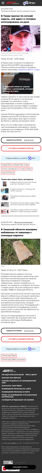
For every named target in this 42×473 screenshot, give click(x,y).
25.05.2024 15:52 (7, 9)
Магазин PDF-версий (11, 378)
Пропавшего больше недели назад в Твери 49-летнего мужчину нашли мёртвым (24, 203)
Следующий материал (20, 467)
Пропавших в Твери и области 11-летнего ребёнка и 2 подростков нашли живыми (24, 210)
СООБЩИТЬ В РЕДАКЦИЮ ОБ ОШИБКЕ (18, 400)
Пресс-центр (31, 375)
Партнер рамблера (20, 462)
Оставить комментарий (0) (21, 148)
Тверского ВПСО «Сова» (29, 70)
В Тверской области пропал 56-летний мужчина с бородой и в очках (23, 183)
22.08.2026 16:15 (7, 222)
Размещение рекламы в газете (16, 392)
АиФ (3, 266)
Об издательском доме (13, 375)
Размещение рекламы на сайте (16, 389)
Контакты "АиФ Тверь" (12, 386)
